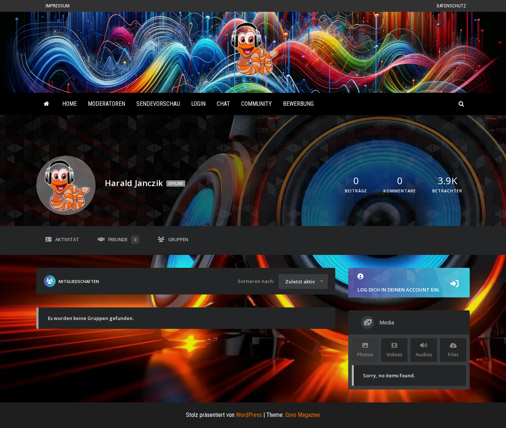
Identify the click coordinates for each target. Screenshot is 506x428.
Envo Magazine (302, 414)
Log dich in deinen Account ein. (398, 289)
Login (198, 103)
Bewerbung (298, 103)
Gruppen (178, 239)
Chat (223, 103)
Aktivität (67, 239)
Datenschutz (451, 6)
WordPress (249, 414)
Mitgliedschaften (79, 281)
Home (69, 103)
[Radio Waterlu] (46, 104)
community (256, 103)
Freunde (122, 239)
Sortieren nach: (256, 281)
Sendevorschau (158, 103)
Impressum (58, 6)
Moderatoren (106, 103)
